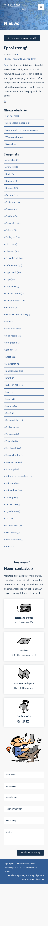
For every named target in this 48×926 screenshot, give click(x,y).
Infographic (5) (12, 342)
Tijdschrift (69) (12, 511)
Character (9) (11, 209)
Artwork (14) (11, 167)
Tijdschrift (16, 59)
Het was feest (12, 116)
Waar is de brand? (14, 137)
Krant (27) (10, 378)
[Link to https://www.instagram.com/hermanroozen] (23, 721)
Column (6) (11, 230)
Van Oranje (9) (12, 532)
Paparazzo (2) (12, 434)
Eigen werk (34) (13, 272)
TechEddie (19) (12, 504)
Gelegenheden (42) (15, 300)
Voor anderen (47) (14, 539)
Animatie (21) (12, 160)
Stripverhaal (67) (13, 490)
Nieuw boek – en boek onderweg (21, 130)
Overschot (10, 144)
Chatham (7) (11, 216)
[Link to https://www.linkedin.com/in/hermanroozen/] (27, 721)
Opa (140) (10, 413)
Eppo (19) (10, 279)
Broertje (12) (11, 188)
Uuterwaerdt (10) (14, 525)
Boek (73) (10, 174)
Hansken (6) (11, 307)
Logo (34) (10, 399)
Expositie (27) (12, 286)
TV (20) (9, 518)
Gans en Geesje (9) (14, 293)
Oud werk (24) (12, 427)
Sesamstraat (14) (13, 462)
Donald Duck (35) (14, 258)
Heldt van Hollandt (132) (17, 314)
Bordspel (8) (11, 181)
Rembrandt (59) (13, 448)
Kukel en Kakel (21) (14, 385)
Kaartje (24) (11, 357)
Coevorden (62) (13, 223)
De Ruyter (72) (12, 237)
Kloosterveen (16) (14, 371)
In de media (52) (13, 335)
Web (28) (9, 546)
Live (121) (9, 392)
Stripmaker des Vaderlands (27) (20, 476)
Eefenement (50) (13, 265)
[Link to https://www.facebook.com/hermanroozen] (18, 721)
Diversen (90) (12, 251)
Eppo (7, 59)
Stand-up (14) (12, 469)
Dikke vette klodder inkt (17, 123)
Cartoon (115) (11, 195)
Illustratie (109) (13, 328)
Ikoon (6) (9, 321)
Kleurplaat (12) (12, 364)
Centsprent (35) (13, 202)
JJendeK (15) (11, 349)
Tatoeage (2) (11, 497)
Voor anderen (29, 59)
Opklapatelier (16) (14, 420)
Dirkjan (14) (11, 244)
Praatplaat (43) (12, 441)
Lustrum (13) (11, 406)
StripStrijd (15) (12, 483)
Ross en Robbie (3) (14, 455)
